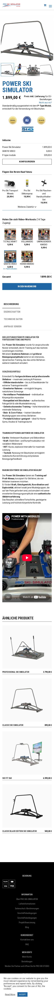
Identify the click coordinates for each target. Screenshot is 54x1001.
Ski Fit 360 (7, 778)
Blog (27, 927)
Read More (10, 994)
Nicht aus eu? (45, 102)
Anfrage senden (12, 326)
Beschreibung (11, 304)
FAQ (27, 944)
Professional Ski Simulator (15, 672)
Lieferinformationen (27, 903)
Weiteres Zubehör (26, 207)
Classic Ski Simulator (12, 725)
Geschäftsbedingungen (27, 913)
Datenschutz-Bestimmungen (27, 908)
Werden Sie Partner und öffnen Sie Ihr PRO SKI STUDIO (27, 966)
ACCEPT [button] (22, 994)
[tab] (15, 304)
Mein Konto (27, 956)
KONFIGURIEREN (27, 161)
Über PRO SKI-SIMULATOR (27, 899)
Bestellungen (27, 961)
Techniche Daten (13, 319)
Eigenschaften (12, 311)
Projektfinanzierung (27, 922)
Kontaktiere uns (27, 939)
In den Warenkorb (27, 286)
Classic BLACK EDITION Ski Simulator (19, 831)
